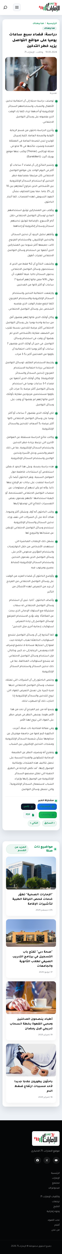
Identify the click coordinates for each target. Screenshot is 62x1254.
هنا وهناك (38, 23)
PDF (28, 815)
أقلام (57, 1225)
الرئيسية (52, 23)
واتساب (45, 815)
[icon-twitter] (46, 1160)
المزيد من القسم (20, 849)
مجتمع (56, 1183)
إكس (26, 806)
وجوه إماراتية (53, 1211)
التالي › (34, 823)
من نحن (55, 1230)
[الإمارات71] (49, 7)
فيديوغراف (54, 1188)
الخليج (56, 1206)
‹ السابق (49, 823)
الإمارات (56, 1178)
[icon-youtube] (56, 1160)
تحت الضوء (54, 1220)
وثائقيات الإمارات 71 (50, 1196)
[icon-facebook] (37, 1160)
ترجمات (56, 1201)
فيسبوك (45, 806)
